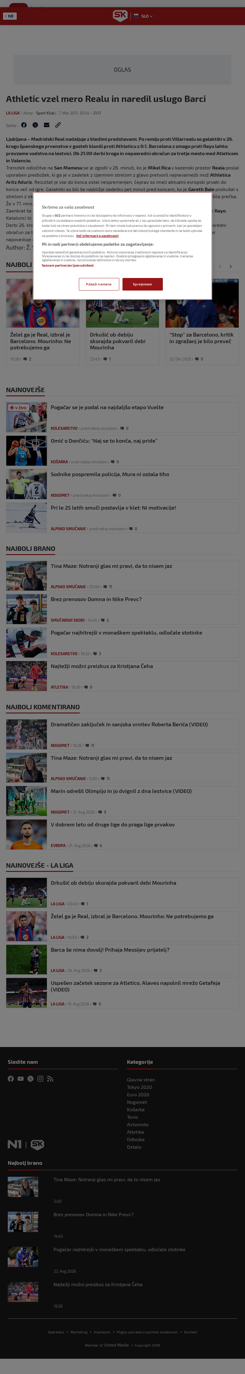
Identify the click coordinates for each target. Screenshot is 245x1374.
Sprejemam (142, 284)
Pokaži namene (98, 284)
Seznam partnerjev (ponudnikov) (68, 265)
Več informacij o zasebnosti (97, 236)
